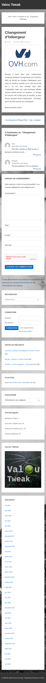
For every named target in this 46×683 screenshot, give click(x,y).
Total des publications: (12, 434)
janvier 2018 (8, 531)
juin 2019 (7, 521)
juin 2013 (7, 654)
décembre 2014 (9, 608)
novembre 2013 (9, 633)
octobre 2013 (9, 638)
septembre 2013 (10, 643)
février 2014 (8, 628)
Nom (6, 225)
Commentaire (10, 193)
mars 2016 (8, 562)
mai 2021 (7, 505)
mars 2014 (8, 623)
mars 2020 (8, 516)
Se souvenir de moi (27, 328)
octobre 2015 (9, 582)
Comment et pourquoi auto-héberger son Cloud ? (20, 350)
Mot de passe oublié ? (25, 331)
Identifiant (8, 318)
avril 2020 (8, 510)
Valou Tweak (11, 4)
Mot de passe (9, 322)
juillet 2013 (8, 649)
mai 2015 (7, 597)
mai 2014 (7, 618)
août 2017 (8, 551)
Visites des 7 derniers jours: (14, 423)
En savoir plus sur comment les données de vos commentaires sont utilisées (22, 283)
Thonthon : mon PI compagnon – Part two (18, 364)
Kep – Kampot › (35, 120)
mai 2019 (7, 526)
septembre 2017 (10, 546)
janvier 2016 (8, 572)
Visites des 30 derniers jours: (14, 428)
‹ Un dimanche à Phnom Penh (16, 120)
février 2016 (8, 567)
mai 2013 (7, 659)
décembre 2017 (9, 536)
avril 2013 (8, 664)
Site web (8, 245)
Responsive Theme (38, 678)
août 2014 (8, 613)
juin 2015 (7, 592)
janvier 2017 (8, 556)
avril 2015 (8, 603)
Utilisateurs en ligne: (11, 418)
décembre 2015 (9, 577)
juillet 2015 (8, 587)
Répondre (38, 155)
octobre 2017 (9, 541)
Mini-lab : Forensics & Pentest (14, 359)
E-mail (7, 235)
